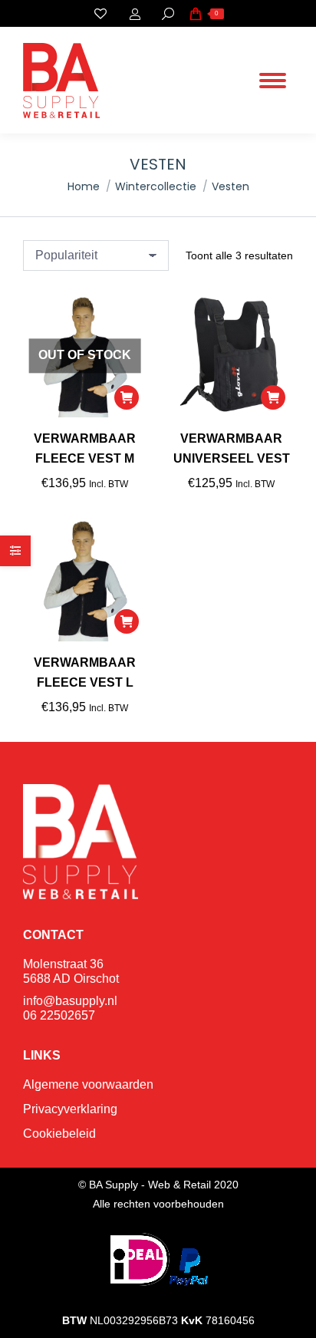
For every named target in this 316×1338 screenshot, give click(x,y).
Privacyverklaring (70, 1109)
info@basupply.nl (70, 1000)
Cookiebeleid (59, 1133)
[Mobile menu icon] (272, 80)
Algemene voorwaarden (88, 1084)
